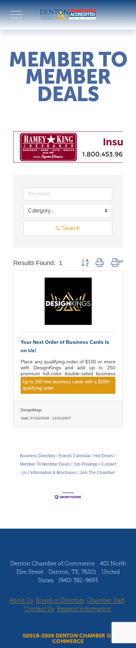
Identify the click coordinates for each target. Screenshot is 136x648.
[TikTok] (88, 539)
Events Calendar (75, 455)
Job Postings (86, 464)
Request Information (84, 609)
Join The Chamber (97, 472)
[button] (85, 263)
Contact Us (39, 609)
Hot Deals (103, 455)
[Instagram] (61, 539)
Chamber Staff (105, 600)
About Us (21, 600)
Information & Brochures (53, 472)
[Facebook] (48, 539)
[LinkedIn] (74, 539)
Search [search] (71, 228)
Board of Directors (60, 600)
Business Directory (37, 455)
